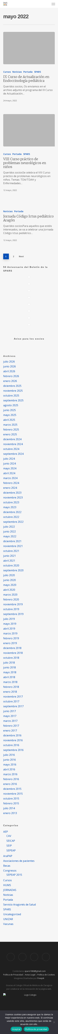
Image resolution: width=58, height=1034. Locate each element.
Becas (6, 865)
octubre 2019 (11, 609)
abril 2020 (9, 590)
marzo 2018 (10, 682)
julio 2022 (9, 526)
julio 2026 (9, 361)
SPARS (37, 71)
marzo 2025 (10, 424)
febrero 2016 (11, 779)
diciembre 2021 (12, 541)
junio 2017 (9, 711)
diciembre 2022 (12, 512)
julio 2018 (9, 662)
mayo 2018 (9, 672)
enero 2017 (10, 730)
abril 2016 (9, 769)
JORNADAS (9, 890)
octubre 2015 (11, 798)
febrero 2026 (11, 376)
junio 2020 (9, 580)
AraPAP (7, 856)
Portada (28, 71)
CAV (8, 836)
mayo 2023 (9, 507)
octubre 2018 (11, 658)
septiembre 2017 (13, 706)
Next (21, 256)
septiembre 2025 (13, 400)
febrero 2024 (11, 483)
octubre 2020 (11, 565)
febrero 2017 (11, 725)
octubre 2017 (11, 701)
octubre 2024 (11, 449)
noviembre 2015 (13, 793)
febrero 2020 (11, 599)
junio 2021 (9, 556)
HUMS (7, 885)
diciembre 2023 (12, 492)
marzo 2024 (10, 478)
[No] (54, 1022)
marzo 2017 (10, 721)
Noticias (17, 71)
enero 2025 (10, 434)
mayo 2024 (9, 468)
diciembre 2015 (12, 789)
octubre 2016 (11, 745)
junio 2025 (9, 410)
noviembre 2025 (13, 390)
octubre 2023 (11, 502)
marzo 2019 (10, 633)
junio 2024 (9, 463)
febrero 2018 (11, 687)
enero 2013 (10, 813)
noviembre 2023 (13, 497)
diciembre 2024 (12, 439)
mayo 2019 (9, 624)
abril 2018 (9, 677)
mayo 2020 (9, 585)
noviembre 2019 (13, 604)
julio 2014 (9, 808)
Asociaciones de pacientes (18, 861)
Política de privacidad (36, 1029)
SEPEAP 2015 (14, 875)
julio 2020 (9, 575)
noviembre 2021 (13, 546)
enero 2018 (10, 691)
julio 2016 (9, 755)
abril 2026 (9, 371)
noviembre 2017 (13, 696)
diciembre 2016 (12, 735)
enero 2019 (10, 643)
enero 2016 (10, 784)
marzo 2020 (10, 594)
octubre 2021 (11, 551)
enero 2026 (10, 381)
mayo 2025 (9, 415)
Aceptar (16, 1029)
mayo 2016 (9, 764)
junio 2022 (9, 531)
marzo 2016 (10, 774)
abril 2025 (9, 420)
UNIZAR (8, 919)
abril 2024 (9, 473)
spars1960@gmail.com (35, 971)
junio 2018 (9, 667)
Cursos (7, 71)
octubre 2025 (11, 395)
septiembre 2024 (13, 454)
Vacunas (8, 924)
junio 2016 (9, 759)
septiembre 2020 (13, 570)
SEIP (9, 845)
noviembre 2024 (13, 444)
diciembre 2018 (12, 648)
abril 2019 (9, 628)
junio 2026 (9, 366)
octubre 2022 (11, 517)
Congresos (9, 870)
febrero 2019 (11, 638)
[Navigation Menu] (53, 4)
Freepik (40, 978)
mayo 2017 (9, 716)
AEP (5, 831)
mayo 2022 (9, 536)
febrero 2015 (11, 803)
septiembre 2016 (13, 750)
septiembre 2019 (13, 614)
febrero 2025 (11, 429)
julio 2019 (9, 619)
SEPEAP (11, 850)
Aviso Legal (30, 974)
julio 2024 (9, 458)
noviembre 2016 (13, 740)
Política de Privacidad (13, 974)
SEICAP (10, 841)
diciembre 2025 (12, 386)
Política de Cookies (46, 974)
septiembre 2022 (13, 522)
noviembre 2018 (13, 653)
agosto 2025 (10, 405)
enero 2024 (10, 488)
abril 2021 (9, 560)
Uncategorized (12, 914)
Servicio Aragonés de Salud (19, 904)
